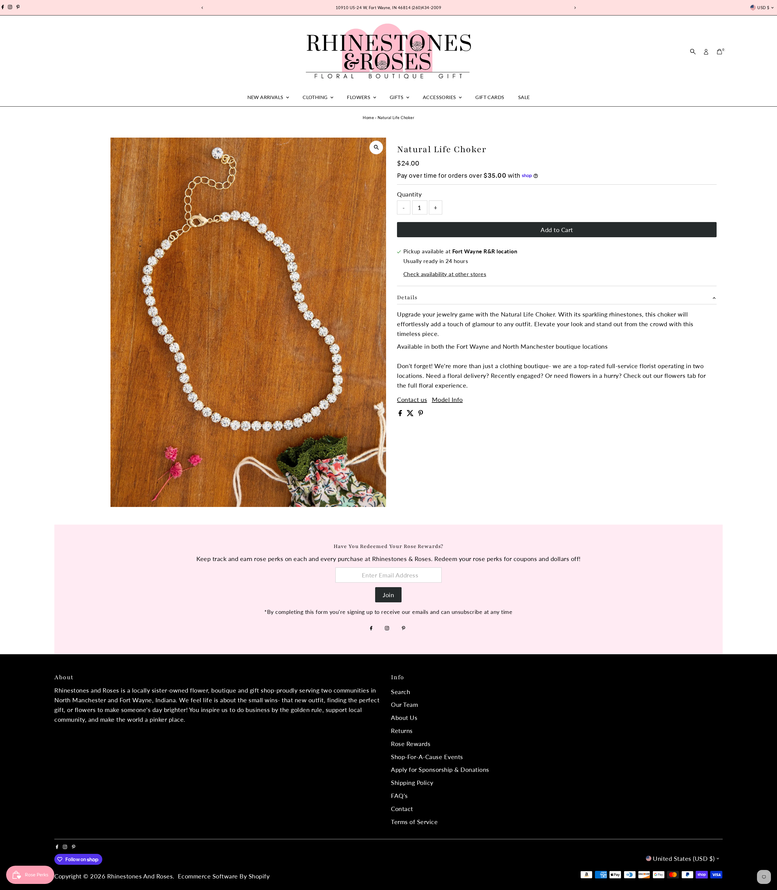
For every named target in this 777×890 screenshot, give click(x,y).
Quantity (409, 194)
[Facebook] (2, 7)
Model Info (447, 399)
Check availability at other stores (444, 274)
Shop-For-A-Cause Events (427, 756)
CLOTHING (316, 97)
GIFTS (397, 97)
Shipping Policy (412, 782)
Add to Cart (557, 229)
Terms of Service (414, 821)
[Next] (575, 8)
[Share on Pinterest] (420, 413)
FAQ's (399, 795)
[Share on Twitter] (411, 413)
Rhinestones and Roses (140, 876)
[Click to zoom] (376, 147)
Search (400, 691)
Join (388, 594)
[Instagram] (10, 7)
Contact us (412, 399)
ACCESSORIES (440, 97)
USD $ (763, 7)
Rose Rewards (410, 743)
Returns (402, 730)
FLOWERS (359, 97)
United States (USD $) (684, 858)
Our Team (404, 704)
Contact (402, 808)
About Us (404, 717)
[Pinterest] (18, 7)
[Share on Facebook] (401, 413)
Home (368, 117)
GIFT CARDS (489, 97)
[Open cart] (719, 51)
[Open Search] (693, 51)
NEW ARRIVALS (266, 97)
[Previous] (202, 8)
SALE (524, 97)
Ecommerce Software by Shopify (224, 876)
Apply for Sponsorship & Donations (440, 769)
